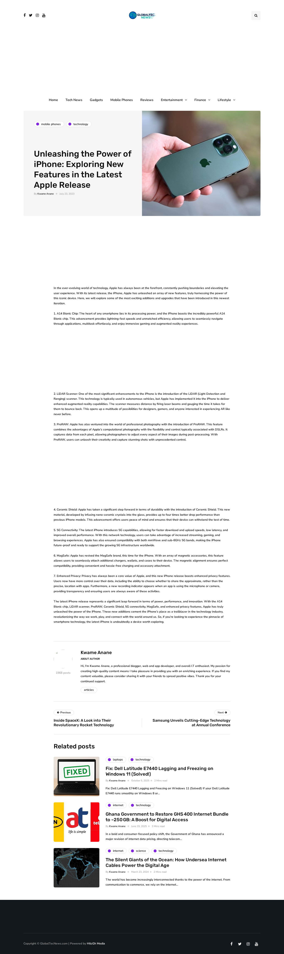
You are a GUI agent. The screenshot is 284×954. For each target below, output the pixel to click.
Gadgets (96, 100)
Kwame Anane (45, 193)
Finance (200, 100)
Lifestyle (224, 100)
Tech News (73, 100)
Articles (89, 690)
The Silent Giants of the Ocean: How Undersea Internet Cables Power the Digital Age (166, 862)
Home (53, 100)
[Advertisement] (142, 62)
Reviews (146, 100)
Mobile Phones (121, 100)
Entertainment (172, 100)
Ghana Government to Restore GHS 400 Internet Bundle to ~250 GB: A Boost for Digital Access (167, 817)
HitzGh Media (96, 943)
